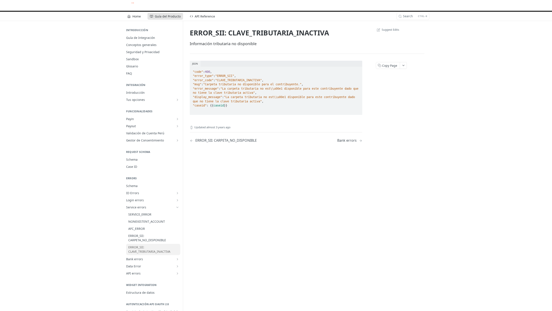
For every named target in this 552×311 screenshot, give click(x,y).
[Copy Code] (357, 70)
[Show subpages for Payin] (177, 119)
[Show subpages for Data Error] (177, 266)
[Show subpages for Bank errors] (177, 259)
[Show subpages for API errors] (177, 273)
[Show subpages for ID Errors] (177, 193)
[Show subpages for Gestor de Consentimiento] (177, 140)
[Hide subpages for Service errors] (177, 207)
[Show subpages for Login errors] (177, 200)
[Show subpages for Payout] (177, 126)
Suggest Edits (390, 30)
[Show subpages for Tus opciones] (177, 100)
